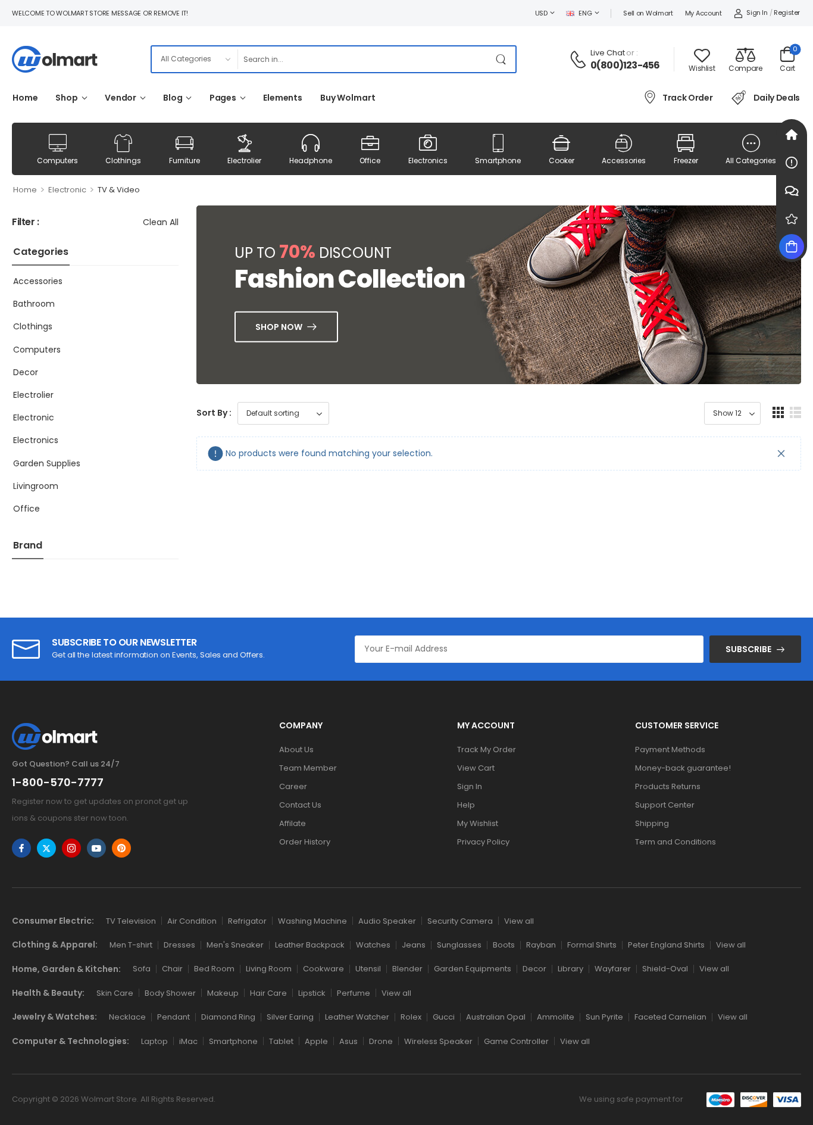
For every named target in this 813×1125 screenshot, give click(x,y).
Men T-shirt (131, 945)
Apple (316, 1041)
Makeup (223, 993)
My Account (703, 13)
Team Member (308, 768)
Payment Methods (670, 749)
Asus (348, 1041)
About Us (296, 749)
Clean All (161, 222)
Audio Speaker (387, 921)
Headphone (310, 160)
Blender (407, 968)
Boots (504, 945)
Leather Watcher (357, 1017)
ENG (585, 13)
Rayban (541, 945)
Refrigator (247, 921)
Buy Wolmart (348, 98)
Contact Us (300, 805)
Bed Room (214, 968)
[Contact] (579, 59)
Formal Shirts (592, 945)
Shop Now (278, 327)
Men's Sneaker (235, 945)
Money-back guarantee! (683, 768)
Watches (373, 945)
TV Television (131, 921)
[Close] (781, 453)
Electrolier (244, 160)
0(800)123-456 (625, 65)
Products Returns (668, 786)
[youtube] (96, 848)
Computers (57, 160)
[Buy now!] (791, 246)
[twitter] (46, 848)
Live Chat (607, 52)
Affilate (292, 823)
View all (519, 921)
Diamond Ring (228, 1017)
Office (369, 160)
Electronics (428, 160)
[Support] (791, 190)
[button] (778, 412)
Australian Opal (496, 1017)
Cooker (561, 160)
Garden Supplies (46, 463)
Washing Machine (312, 921)
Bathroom (34, 303)
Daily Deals (776, 98)
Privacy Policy (483, 841)
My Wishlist (477, 823)
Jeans (414, 945)
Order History (304, 841)
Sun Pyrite (604, 1017)
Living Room (269, 968)
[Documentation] (791, 162)
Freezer (686, 160)
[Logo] (55, 59)
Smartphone (498, 160)
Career (293, 786)
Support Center (665, 805)
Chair (172, 968)
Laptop (154, 1041)
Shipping (652, 823)
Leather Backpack (310, 945)
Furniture (184, 160)
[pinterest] (121, 848)
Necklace (127, 1017)
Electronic (67, 189)
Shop (66, 98)
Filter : (25, 222)
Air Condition (192, 921)
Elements (282, 98)
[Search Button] (503, 59)
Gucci (444, 1017)
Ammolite (555, 1017)
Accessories (624, 160)
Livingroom (35, 486)
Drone (381, 1041)
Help (466, 805)
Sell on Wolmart (648, 13)
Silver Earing (290, 1017)
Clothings (123, 160)
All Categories (751, 160)
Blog (172, 98)
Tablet (281, 1041)
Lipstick (312, 993)
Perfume (353, 993)
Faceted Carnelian (670, 1017)
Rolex (411, 1017)
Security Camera (460, 921)
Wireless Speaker (438, 1041)
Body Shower (170, 993)
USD (541, 13)
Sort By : (214, 413)
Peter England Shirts (666, 945)
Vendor (120, 98)
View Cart (476, 768)
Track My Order (486, 749)
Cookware (323, 968)
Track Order (687, 98)
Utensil (368, 968)
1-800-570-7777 (58, 782)
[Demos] (791, 134)
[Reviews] (791, 218)
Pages (222, 98)
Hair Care (268, 993)
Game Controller (516, 1041)
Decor (25, 372)
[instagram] (71, 848)
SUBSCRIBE (748, 649)
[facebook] (21, 848)
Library (570, 968)
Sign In (469, 786)
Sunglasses (459, 945)
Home (24, 98)
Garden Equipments (472, 968)
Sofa (142, 968)
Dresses (179, 945)
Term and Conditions (675, 841)
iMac (188, 1041)
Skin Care (114, 993)
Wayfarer (613, 968)
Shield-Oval (665, 968)
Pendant (173, 1017)
